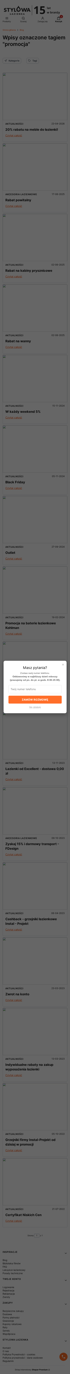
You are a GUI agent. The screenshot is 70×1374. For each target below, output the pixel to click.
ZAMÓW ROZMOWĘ (35, 699)
